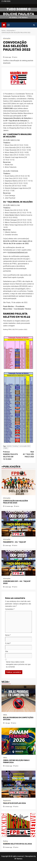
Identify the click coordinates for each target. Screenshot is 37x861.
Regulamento (7, 800)
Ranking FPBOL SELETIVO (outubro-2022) (15, 329)
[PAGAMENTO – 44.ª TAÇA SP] (18, 523)
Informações (6, 38)
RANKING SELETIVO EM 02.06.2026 (17, 844)
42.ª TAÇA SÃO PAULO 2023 (28, 454)
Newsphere (29, 856)
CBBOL (5, 715)
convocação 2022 (24, 446)
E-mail (8, 643)
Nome (8, 635)
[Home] (4, 25)
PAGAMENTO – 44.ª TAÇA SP (14, 542)
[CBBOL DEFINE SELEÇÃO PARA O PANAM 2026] (18, 741)
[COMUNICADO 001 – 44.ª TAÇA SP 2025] (18, 563)
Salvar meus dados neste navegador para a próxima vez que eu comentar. (18, 664)
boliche (9, 446)
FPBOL (6, 448)
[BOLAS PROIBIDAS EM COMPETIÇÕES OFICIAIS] (18, 698)
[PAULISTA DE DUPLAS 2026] (18, 784)
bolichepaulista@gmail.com (18, 252)
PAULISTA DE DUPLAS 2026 (14, 803)
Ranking (5, 841)
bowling (15, 446)
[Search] (34, 25)
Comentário (9, 609)
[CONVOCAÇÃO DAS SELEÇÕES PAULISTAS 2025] (18, 482)
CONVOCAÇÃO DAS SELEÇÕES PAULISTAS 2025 (15, 502)
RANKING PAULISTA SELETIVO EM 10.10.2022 (10, 455)
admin (15, 57)
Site (6, 651)
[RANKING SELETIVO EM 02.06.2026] (18, 824)
